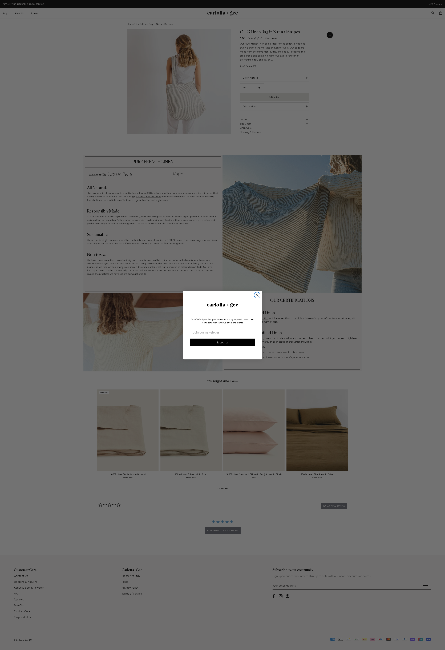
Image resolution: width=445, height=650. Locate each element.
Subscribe (222, 342)
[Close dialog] (257, 295)
